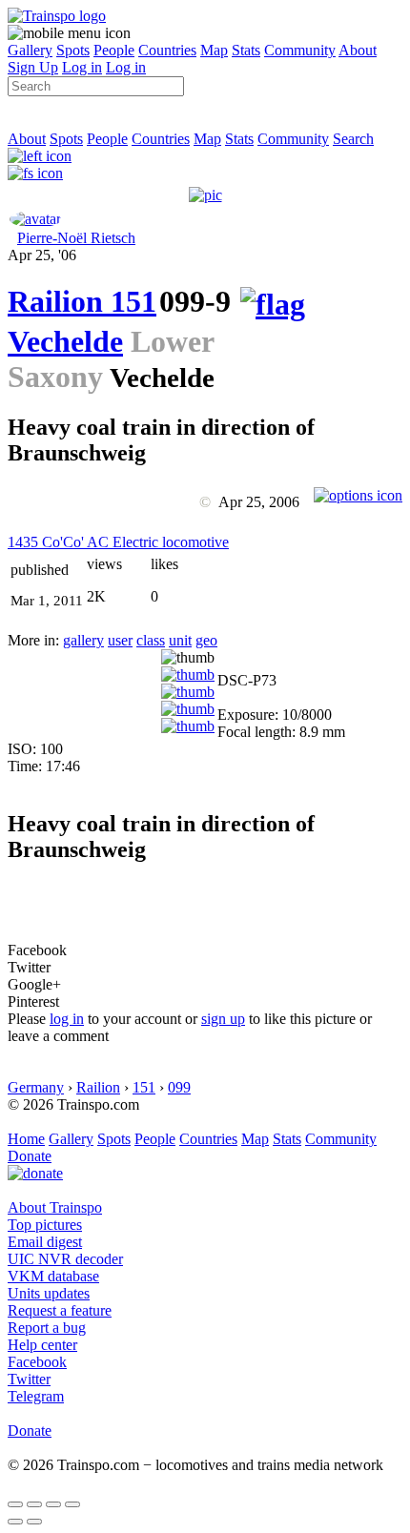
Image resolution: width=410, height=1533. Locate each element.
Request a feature (60, 1310)
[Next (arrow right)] (34, 1521)
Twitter (29, 1379)
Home (26, 1139)
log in (67, 1019)
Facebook (37, 1362)
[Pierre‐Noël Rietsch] (35, 219)
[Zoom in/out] (72, 1504)
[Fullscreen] (35, 173)
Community (300, 50)
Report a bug (47, 1327)
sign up (223, 1019)
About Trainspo (55, 1207)
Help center (42, 1345)
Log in (82, 67)
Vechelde (65, 341)
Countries (167, 50)
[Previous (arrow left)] (15, 1521)
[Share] (34, 1504)
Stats (246, 50)
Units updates (49, 1293)
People (113, 50)
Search (353, 139)
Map (214, 50)
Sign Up (33, 67)
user (120, 640)
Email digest (45, 1242)
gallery (83, 640)
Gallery (30, 50)
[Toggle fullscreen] (53, 1504)
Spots (73, 50)
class (150, 640)
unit (180, 640)
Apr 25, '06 (42, 255)
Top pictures (45, 1224)
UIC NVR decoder (65, 1259)
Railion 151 (82, 301)
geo (206, 640)
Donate (29, 1156)
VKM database (53, 1276)
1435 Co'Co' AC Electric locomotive (118, 542)
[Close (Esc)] (15, 1504)
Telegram (36, 1396)
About (357, 50)
